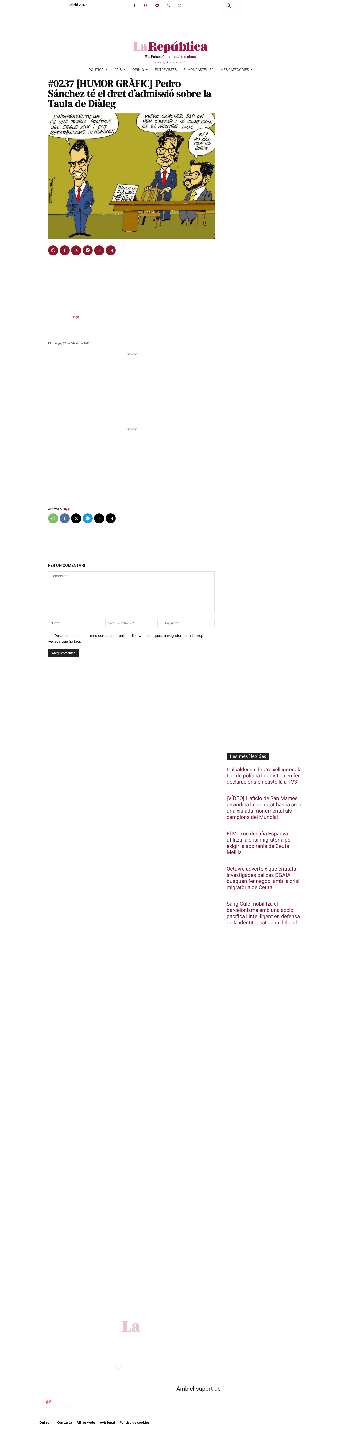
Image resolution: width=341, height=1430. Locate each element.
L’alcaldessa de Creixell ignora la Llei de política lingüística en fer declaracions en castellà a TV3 (264, 776)
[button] (229, 6)
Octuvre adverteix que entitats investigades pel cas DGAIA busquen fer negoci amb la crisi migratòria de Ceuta (263, 878)
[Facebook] (134, 5)
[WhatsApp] (179, 5)
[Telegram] (157, 5)
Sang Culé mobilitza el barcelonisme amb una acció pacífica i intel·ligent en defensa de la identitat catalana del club (263, 913)
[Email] (111, 250)
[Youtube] (185, 1339)
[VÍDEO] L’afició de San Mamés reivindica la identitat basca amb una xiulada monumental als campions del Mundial (264, 808)
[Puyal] (60, 317)
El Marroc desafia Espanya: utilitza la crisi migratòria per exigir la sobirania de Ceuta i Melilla (259, 843)
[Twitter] (168, 5)
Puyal (76, 317)
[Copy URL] (99, 250)
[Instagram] (145, 5)
